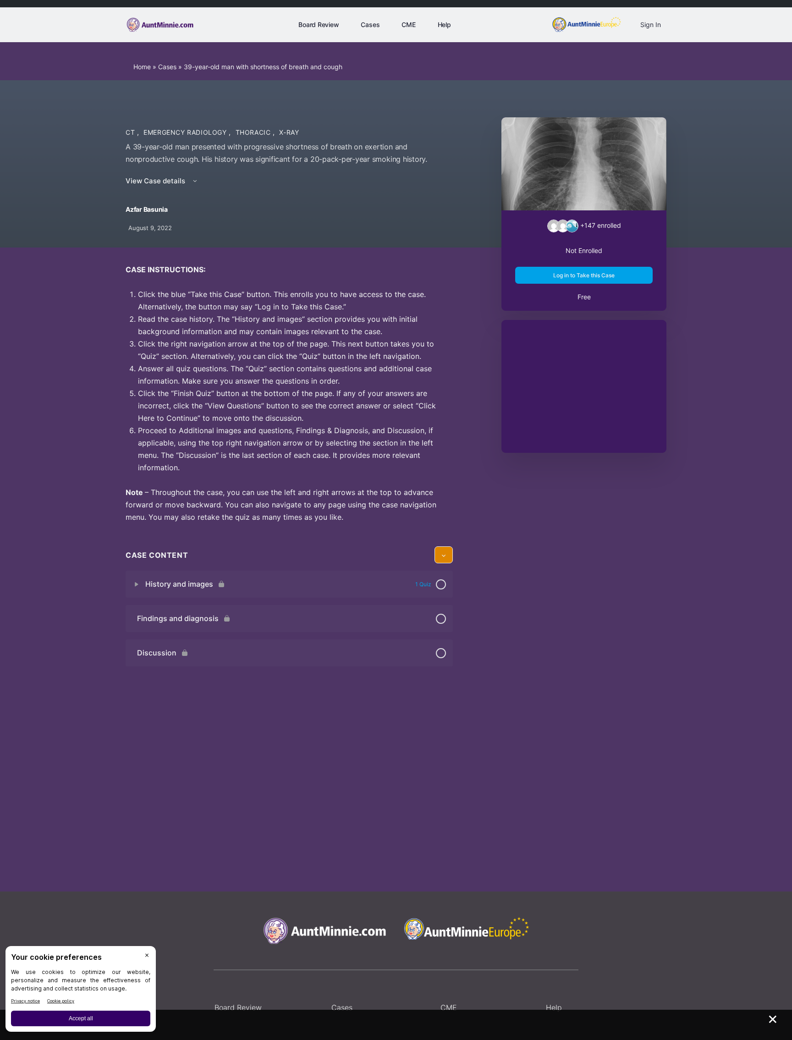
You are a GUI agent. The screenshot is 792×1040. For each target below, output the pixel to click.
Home (142, 67)
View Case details (156, 180)
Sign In (650, 24)
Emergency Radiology (186, 132)
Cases (167, 67)
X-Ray (289, 132)
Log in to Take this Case (584, 275)
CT (131, 132)
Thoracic (254, 132)
